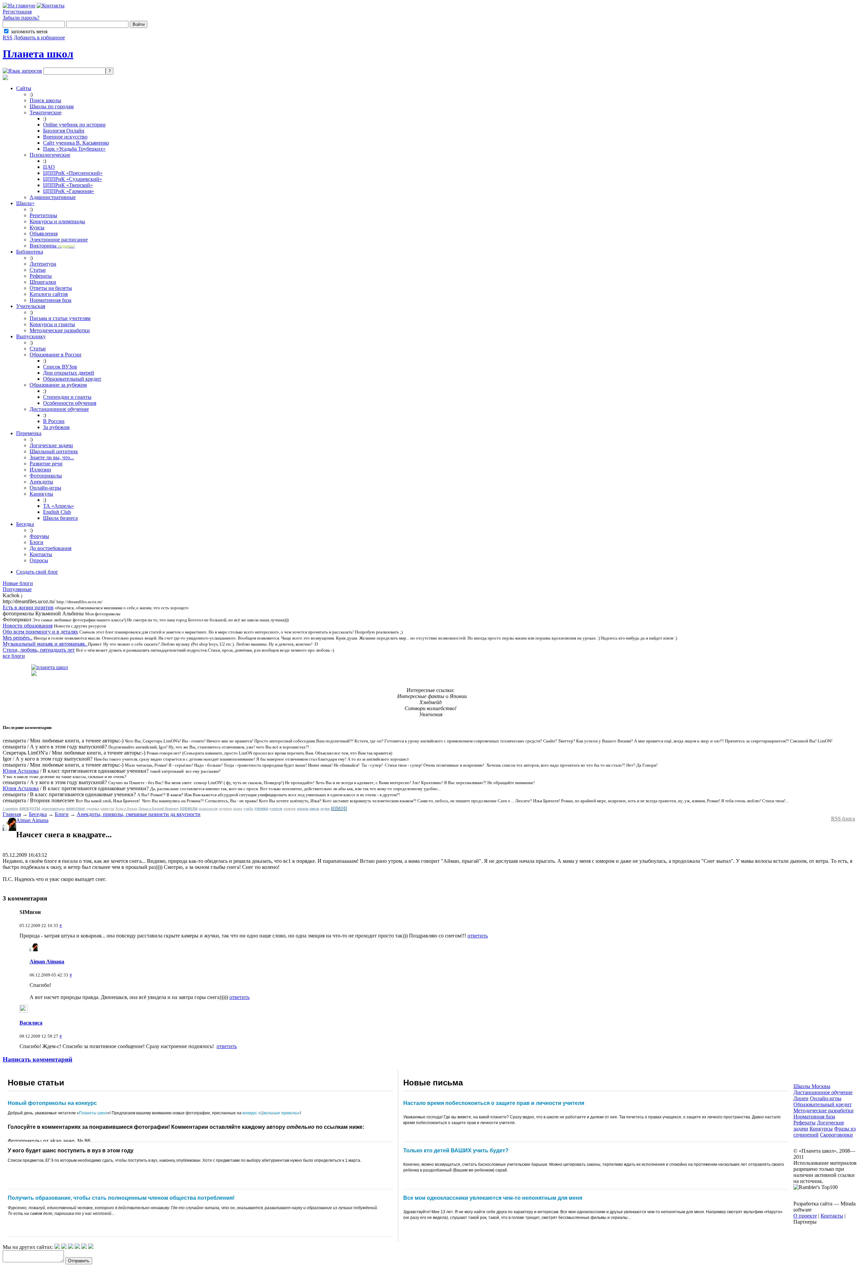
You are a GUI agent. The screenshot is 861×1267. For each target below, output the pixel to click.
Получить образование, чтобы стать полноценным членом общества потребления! (121, 1198)
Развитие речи (46, 463)
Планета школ (38, 54)
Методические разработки (60, 330)
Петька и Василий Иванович (159, 808)
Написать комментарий (37, 1059)
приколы (188, 808)
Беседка (25, 524)
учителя (275, 808)
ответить (477, 935)
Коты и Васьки (126, 808)
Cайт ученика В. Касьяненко (76, 143)
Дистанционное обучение (59, 409)
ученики (261, 808)
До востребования (50, 548)
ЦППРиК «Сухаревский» (72, 179)
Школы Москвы (811, 1086)
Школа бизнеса (60, 518)
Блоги (36, 542)
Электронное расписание (59, 239)
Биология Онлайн (63, 130)
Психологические (50, 155)
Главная (12, 814)
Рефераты (41, 276)
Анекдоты (41, 482)
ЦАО (49, 167)
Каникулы (41, 494)
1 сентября (10, 808)
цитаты (302, 808)
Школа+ (25, 203)
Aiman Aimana (32, 820)
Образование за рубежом (58, 385)
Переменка (28, 433)
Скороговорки (836, 1135)
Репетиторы (43, 215)
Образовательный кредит (72, 379)
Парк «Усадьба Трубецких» (74, 149)
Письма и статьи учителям (60, 318)
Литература (43, 264)
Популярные (17, 589)
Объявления (44, 233)
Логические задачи (51, 445)
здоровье (92, 808)
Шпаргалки (43, 282)
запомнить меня (29, 31)
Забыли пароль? (21, 18)
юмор (339, 807)
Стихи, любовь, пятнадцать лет (39, 650)
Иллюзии (40, 469)
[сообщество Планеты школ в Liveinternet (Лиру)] (64, 1247)
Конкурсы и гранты (52, 324)
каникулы (107, 808)
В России (54, 421)
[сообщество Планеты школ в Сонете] (90, 1247)
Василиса (31, 1023)
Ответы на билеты (51, 288)
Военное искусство (65, 137)
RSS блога (843, 818)
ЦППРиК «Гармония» (68, 191)
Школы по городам (52, 106)
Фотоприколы (46, 475)
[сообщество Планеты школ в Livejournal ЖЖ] (57, 1247)
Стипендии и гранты (67, 397)
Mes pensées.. (17, 638)
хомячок (290, 808)
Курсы (37, 227)
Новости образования (27, 625)
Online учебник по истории (74, 124)
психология (208, 808)
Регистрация (17, 11)
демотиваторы (53, 808)
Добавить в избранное (39, 37)
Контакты (41, 554)
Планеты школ (93, 1113)
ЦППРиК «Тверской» (68, 185)
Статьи (38, 270)
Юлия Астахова (21, 771)
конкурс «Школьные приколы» (271, 1113)
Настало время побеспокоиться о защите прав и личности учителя (493, 1103)
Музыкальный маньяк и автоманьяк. (45, 644)
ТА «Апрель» (58, 506)
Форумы (39, 536)
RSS (7, 37)
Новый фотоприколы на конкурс (52, 1103)
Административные (53, 197)
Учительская (30, 306)
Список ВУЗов (60, 367)
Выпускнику (31, 336)
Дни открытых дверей (68, 373)
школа (314, 808)
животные (75, 808)
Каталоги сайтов (49, 294)
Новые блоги (18, 583)
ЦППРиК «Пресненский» (73, 173)
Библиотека (29, 252)
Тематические (46, 112)
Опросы (39, 560)
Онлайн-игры (45, 488)
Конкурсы (821, 1128)
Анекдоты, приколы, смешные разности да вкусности (138, 814)
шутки (325, 808)
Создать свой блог (37, 572)
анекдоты (29, 808)
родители (225, 808)
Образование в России (55, 354)
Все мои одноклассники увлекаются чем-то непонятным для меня (492, 1198)
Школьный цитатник (54, 451)
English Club (57, 512)
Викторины (52, 245)
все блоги (14, 656)
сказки (237, 808)
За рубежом (56, 427)
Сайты (23, 88)
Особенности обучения (69, 403)
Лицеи (801, 1098)
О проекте (805, 1216)
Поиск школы (45, 100)
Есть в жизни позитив (28, 607)
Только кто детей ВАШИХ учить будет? (456, 1150)
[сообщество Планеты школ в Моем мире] (84, 1247)
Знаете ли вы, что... (52, 457)
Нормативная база (50, 300)
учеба (248, 808)
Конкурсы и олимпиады (57, 221)
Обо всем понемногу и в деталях (40, 632)
